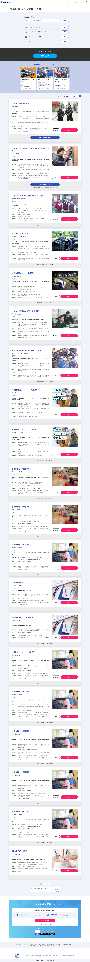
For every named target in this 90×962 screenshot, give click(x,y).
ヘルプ (48, 949)
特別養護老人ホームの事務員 (22, 617)
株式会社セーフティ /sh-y (19, 236)
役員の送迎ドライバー (20, 234)
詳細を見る (69, 130)
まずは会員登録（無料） (45, 920)
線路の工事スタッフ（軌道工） (23, 273)
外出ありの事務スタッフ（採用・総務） (26, 311)
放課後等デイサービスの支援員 (23, 652)
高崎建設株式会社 (16, 276)
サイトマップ (32, 949)
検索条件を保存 (45, 56)
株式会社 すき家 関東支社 (18, 198)
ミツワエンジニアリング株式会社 (20, 353)
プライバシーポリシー (41, 949)
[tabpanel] (45, 78)
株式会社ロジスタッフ (17, 393)
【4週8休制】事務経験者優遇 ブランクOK (21, 590)
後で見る (57, 130)
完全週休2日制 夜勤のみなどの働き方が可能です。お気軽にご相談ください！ (29, 859)
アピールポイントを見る (45, 137)
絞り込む (65, 20)
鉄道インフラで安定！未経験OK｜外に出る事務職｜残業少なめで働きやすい (29, 319)
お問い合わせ (59, 949)
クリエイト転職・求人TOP (12, 4)
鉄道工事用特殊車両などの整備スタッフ (26, 350)
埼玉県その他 (22, 4)
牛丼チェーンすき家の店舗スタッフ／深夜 (27, 196)
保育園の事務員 (17, 582)
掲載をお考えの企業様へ (68, 949)
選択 (65, 27)
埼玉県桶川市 (27, 4)
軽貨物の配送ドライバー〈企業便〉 (25, 429)
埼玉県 (18, 4)
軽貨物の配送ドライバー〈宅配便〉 (25, 390)
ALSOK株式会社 (16, 106)
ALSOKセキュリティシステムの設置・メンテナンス (30, 150)
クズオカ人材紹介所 (17, 471)
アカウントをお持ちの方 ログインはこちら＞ (45, 924)
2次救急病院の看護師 (19, 851)
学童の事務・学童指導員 (21, 469)
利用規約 (19, 949)
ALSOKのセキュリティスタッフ (24, 104)
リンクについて (25, 949)
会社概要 (53, 949)
